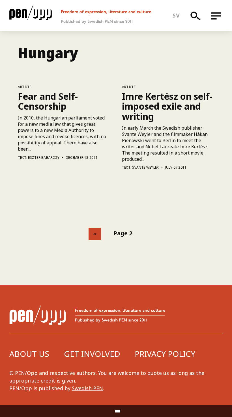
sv (176, 15)
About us (29, 353)
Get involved (92, 353)
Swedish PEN (87, 388)
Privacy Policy (165, 353)
